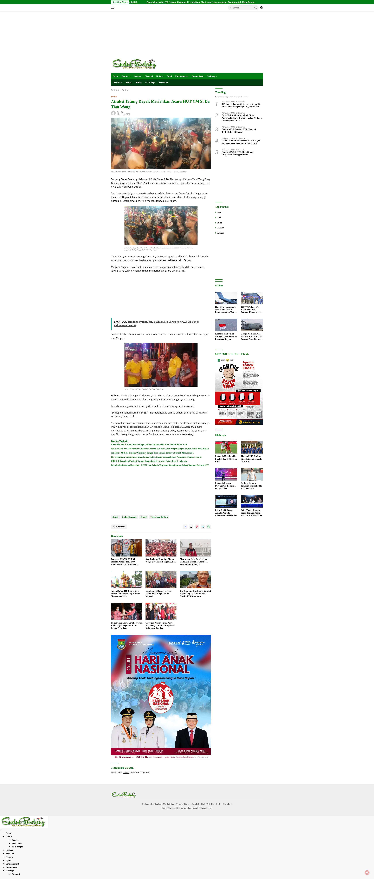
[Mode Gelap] (261, 7)
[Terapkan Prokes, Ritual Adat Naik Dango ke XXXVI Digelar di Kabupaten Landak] (161, 611)
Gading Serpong (129, 517)
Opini (169, 76)
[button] (256, 7)
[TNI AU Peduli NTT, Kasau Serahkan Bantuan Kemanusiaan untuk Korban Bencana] (252, 298)
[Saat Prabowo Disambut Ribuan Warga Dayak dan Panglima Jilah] (161, 547)
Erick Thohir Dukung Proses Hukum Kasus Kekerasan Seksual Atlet (251, 513)
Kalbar (139, 82)
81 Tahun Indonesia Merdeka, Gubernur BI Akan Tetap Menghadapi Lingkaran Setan (241, 105)
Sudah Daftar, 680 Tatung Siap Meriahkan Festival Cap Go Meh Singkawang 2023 (125, 593)
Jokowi (129, 82)
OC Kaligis (150, 82)
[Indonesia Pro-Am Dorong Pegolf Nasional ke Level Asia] (226, 474)
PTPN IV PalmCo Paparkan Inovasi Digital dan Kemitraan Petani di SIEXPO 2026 (241, 142)
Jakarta (220, 228)
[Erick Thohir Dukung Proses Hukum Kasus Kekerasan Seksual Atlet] (252, 501)
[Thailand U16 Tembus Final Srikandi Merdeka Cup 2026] (252, 447)
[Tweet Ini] (191, 527)
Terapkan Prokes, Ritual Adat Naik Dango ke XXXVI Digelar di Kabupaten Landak (160, 625)
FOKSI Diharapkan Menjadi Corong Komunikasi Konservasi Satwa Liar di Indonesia (149, 461)
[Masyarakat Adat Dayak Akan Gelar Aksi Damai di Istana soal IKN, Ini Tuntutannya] (195, 547)
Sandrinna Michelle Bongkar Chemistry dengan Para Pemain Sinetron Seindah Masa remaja (152, 453)
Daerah (125, 76)
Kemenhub (163, 82)
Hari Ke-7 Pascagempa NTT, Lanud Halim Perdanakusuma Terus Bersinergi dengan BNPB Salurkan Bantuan (226, 310)
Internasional (198, 76)
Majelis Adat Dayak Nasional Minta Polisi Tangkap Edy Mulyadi (158, 593)
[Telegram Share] (203, 527)
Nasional (137, 76)
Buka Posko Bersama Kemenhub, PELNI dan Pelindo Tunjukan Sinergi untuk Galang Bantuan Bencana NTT (160, 465)
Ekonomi (149, 76)
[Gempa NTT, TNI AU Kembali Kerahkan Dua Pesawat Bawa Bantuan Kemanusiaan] (252, 325)
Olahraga (211, 76)
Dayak (115, 517)
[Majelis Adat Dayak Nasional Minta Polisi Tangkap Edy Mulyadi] (161, 579)
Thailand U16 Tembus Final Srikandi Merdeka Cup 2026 (251, 459)
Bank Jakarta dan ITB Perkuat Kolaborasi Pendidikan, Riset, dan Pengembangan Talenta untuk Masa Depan (155, 2)
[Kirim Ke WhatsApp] (208, 527)
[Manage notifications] (367, 872)
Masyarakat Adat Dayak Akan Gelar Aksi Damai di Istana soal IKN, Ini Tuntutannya (194, 562)
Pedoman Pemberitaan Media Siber (158, 804)
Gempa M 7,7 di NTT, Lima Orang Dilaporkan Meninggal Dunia (237, 153)
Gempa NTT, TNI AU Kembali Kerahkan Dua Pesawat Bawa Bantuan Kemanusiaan (251, 337)
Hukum (159, 76)
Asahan (220, 233)
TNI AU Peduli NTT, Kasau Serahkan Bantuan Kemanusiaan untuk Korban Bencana (251, 310)
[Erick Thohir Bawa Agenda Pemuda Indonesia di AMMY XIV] (226, 501)
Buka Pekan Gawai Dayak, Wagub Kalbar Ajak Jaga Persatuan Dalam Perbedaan (126, 625)
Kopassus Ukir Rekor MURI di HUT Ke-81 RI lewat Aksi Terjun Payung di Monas (226, 337)
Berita (114, 96)
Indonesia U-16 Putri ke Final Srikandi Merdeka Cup (245, 2)
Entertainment (181, 76)
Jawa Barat (17, 843)
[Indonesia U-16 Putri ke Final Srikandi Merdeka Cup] (226, 447)
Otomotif (16, 874)
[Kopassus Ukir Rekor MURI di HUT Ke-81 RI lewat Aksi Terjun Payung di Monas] (226, 325)
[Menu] (113, 7)
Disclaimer (227, 804)
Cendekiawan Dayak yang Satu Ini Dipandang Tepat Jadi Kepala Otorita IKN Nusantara (195, 593)
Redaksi (120, 112)
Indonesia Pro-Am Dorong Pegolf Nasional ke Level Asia (225, 486)
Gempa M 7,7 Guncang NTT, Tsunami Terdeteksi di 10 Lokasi (239, 130)
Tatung (143, 517)
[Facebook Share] (185, 527)
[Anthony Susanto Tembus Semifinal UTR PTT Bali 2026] (252, 474)
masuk (126, 772)
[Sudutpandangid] (135, 64)
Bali (219, 213)
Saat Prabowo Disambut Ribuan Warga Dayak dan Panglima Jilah (161, 560)
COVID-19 (117, 82)
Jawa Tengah (17, 847)
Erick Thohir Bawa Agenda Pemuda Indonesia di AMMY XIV (226, 513)
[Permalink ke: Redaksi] (113, 113)
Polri (219, 223)
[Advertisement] (187, 34)
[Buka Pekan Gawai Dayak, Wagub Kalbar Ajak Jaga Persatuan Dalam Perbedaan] (126, 611)
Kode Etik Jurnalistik (210, 804)
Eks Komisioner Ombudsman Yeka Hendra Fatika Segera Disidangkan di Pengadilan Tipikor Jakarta (156, 457)
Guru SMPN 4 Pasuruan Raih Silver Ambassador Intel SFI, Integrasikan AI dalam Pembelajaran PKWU (242, 118)
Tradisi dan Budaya (159, 517)
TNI (219, 218)
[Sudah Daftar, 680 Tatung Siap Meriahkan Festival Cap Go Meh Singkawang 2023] (126, 579)
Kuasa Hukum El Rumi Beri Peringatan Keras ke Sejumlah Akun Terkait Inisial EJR (149, 445)
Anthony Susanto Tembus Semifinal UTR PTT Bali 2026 (251, 486)
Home (115, 76)
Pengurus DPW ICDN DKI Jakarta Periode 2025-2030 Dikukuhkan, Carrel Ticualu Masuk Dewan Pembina (123, 562)
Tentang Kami (182, 804)
